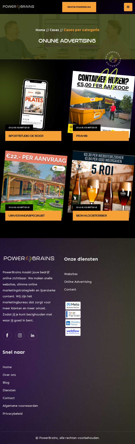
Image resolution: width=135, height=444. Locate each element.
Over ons (9, 375)
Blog (6, 382)
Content (70, 289)
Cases (54, 30)
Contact (9, 398)
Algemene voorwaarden (20, 406)
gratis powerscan (79, 7)
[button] (128, 7)
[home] (18, 7)
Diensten (9, 390)
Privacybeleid (12, 414)
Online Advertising (19, 127)
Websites (71, 274)
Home (40, 30)
